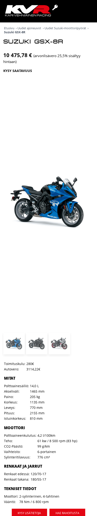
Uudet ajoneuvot (29, 28)
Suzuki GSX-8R (14, 32)
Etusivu (9, 28)
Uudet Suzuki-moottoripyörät (65, 28)
